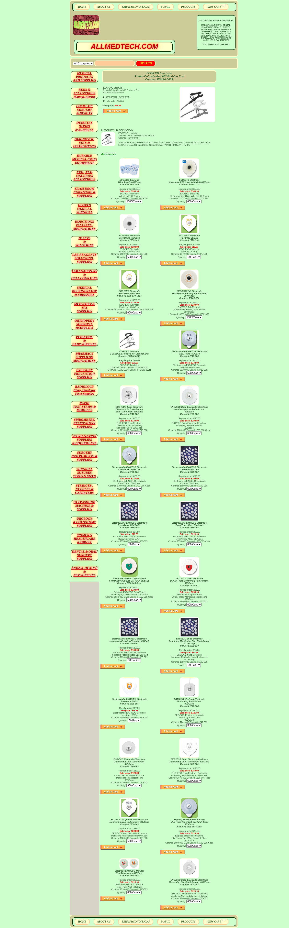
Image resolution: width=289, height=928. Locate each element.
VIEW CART (213, 6)
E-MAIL (165, 6)
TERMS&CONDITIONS (135, 6)
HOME (82, 6)
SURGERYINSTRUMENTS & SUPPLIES (85, 456)
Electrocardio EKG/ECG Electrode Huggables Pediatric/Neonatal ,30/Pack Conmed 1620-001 (129, 641)
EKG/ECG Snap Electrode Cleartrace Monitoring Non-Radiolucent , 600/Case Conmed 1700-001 (189, 882)
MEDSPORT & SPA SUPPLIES (84, 307)
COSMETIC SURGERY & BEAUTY (84, 109)
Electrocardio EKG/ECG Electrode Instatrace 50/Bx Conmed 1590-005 (129, 701)
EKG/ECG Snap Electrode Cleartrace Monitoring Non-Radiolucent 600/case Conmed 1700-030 (189, 410)
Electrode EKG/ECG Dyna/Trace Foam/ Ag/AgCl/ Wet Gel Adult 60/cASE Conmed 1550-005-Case (129, 580)
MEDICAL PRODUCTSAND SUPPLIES (84, 76)
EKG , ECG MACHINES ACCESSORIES (84, 175)
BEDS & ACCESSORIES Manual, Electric (84, 93)
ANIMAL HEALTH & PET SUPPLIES (84, 571)
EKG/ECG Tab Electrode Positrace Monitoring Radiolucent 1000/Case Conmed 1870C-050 (189, 294)
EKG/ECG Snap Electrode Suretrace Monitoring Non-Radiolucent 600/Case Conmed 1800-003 (129, 821)
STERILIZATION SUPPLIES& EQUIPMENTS (84, 439)
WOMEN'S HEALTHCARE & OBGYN (84, 538)
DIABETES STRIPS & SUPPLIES (84, 126)
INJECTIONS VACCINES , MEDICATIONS (84, 225)
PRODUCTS (188, 6)
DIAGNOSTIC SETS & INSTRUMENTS (84, 142)
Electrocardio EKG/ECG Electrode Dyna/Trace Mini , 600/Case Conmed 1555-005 (189, 525)
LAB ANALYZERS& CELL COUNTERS (84, 274)
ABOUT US (104, 6)
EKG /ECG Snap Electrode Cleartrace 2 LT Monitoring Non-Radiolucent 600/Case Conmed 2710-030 (129, 410)
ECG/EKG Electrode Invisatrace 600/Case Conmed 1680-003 (129, 237)
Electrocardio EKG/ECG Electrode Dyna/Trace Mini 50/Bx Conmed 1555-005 (129, 525)
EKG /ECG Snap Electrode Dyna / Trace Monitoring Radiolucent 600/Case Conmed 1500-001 (189, 582)
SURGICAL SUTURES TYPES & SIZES (84, 472)
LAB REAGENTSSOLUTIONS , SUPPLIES (84, 258)
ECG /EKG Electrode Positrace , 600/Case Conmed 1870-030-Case (129, 293)
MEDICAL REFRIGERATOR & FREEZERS (84, 291)
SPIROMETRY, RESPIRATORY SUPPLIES (84, 423)
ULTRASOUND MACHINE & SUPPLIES (84, 505)
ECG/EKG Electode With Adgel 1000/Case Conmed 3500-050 (129, 182)
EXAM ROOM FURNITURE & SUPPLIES (85, 192)
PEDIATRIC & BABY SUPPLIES (84, 340)
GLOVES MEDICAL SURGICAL (84, 208)
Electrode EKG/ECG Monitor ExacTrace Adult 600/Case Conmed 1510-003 (129, 873)
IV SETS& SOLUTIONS (84, 241)
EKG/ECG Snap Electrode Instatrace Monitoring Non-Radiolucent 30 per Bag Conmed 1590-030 (189, 642)
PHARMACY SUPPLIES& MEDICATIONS (84, 357)
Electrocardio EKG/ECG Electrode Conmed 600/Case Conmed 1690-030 (189, 469)
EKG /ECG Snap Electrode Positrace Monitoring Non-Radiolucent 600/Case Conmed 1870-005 (189, 761)
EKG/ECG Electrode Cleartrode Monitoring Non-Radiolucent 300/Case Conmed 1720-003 (129, 763)
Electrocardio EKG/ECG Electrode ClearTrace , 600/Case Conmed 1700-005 (129, 469)
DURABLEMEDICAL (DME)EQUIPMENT (84, 159)
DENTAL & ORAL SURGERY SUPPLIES (84, 555)
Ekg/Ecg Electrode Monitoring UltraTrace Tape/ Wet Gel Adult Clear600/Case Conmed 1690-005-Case (189, 823)
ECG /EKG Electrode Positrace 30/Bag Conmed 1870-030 (189, 237)
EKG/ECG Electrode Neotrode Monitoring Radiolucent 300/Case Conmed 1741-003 (189, 702)
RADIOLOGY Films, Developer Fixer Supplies (84, 390)
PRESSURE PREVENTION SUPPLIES (84, 373)
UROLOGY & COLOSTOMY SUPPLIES (84, 522)
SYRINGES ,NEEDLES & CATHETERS (84, 489)
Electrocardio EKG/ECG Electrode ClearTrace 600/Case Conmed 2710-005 (189, 353)
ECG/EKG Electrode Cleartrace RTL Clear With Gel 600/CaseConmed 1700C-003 (189, 182)
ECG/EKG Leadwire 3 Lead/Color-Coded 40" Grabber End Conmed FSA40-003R (129, 353)
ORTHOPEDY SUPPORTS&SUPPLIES (84, 324)
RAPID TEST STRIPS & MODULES (84, 406)
